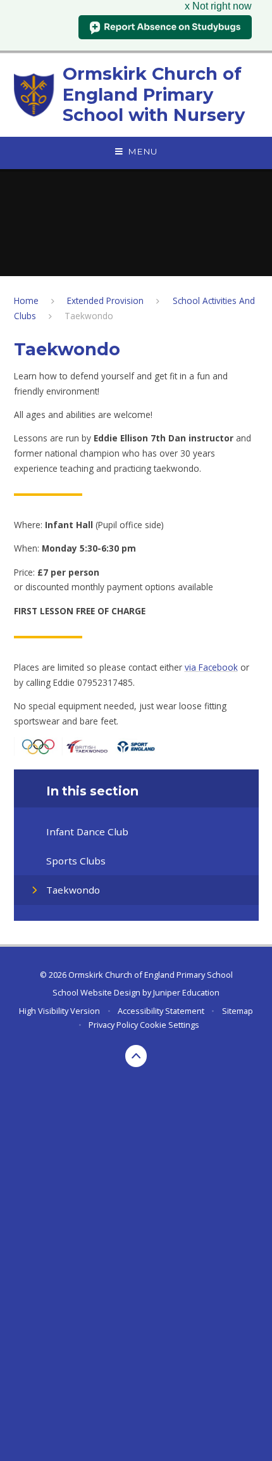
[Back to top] (136, 1056)
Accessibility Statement (161, 1010)
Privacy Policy (113, 1024)
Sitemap (237, 1010)
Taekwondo (89, 316)
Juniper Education (186, 992)
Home (26, 300)
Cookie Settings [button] (169, 1024)
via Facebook (211, 667)
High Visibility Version (59, 1010)
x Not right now (218, 6)
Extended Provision (105, 300)
